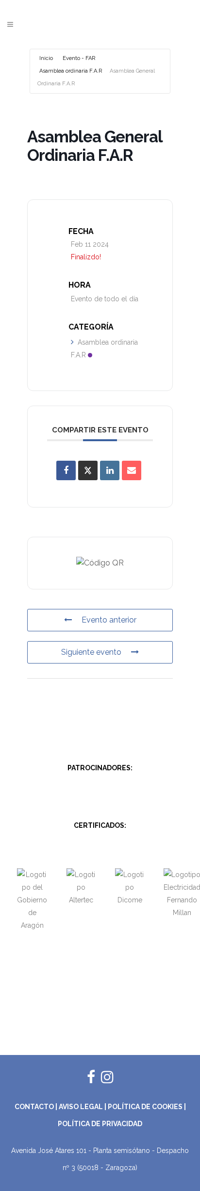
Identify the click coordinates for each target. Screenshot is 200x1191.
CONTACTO (34, 1107)
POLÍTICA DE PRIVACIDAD (100, 1124)
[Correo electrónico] (131, 470)
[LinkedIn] (109, 470)
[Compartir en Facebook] (66, 470)
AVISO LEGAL (81, 1107)
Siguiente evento (91, 652)
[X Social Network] (88, 470)
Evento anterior (109, 620)
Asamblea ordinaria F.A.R (70, 71)
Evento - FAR (79, 58)
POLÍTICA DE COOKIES (145, 1107)
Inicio (46, 58)
